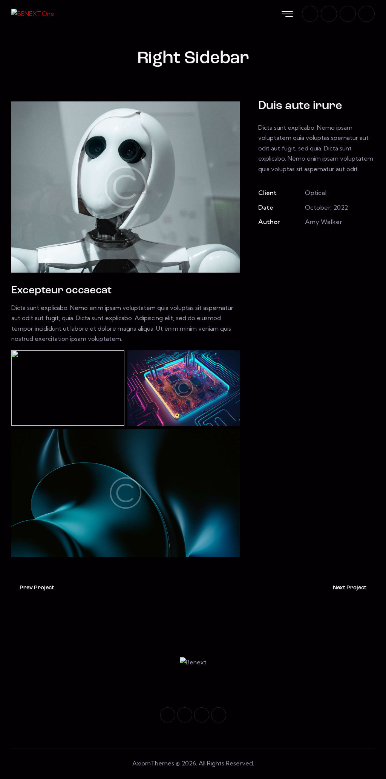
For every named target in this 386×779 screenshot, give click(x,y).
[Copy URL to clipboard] (314, 243)
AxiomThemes (153, 763)
